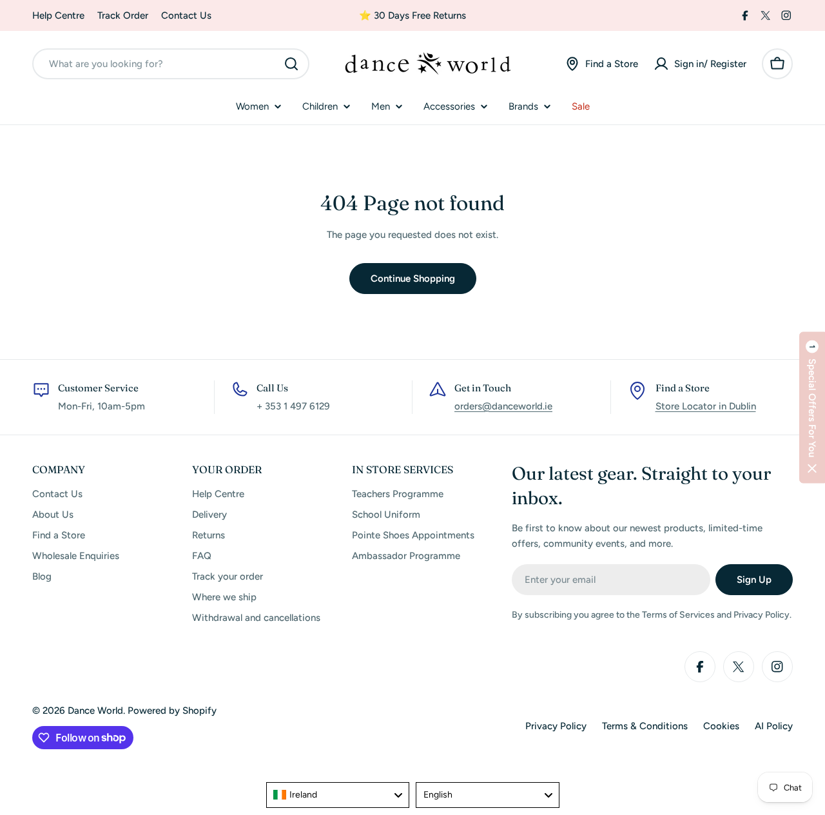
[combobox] (170, 63)
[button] (812, 408)
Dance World (95, 710)
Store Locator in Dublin (705, 406)
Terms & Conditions (645, 726)
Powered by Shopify (172, 710)
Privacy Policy (556, 726)
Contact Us (186, 15)
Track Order (122, 15)
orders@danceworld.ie (503, 406)
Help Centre (58, 15)
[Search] (291, 64)
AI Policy (774, 726)
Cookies (721, 726)
